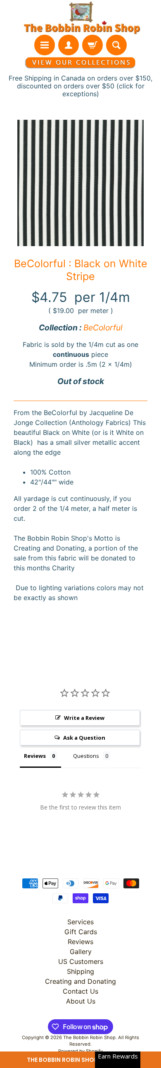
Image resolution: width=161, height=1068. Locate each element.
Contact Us (80, 991)
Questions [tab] (86, 755)
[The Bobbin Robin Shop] (80, 17)
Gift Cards (80, 932)
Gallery (81, 951)
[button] (80, 1059)
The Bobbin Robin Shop (89, 1037)
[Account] (68, 45)
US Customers (80, 961)
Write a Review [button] (84, 717)
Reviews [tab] (35, 755)
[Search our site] (116, 45)
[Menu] (44, 45)
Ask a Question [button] (84, 737)
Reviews (80, 941)
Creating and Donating (80, 981)
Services (80, 922)
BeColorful (103, 327)
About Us (80, 1001)
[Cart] (92, 45)
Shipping (80, 971)
